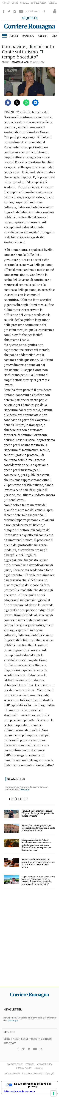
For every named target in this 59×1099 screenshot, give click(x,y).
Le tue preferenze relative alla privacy (32, 1085)
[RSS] (41, 1049)
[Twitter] (9, 11)
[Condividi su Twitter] (17, 102)
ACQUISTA (30, 18)
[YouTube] (21, 11)
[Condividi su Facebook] (8, 102)
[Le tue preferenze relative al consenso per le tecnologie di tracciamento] (53, 1093)
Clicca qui (24, 789)
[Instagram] (14, 11)
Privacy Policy (23, 1067)
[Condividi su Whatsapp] (26, 102)
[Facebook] (3, 11)
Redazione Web (19, 62)
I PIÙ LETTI (18, 799)
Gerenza (29, 1064)
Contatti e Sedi (14, 1064)
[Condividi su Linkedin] (35, 102)
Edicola (38, 1067)
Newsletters (33, 11)
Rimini (5, 62)
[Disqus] (29, 940)
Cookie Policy (44, 1064)
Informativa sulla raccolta (19, 1091)
